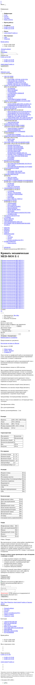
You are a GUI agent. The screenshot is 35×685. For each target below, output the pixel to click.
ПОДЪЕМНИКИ (9, 632)
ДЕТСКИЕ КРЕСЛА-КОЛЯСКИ (13, 628)
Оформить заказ (5, 72)
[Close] (1, 580)
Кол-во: (3, 332)
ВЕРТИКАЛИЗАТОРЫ (11, 631)
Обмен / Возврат (9, 350)
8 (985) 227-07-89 (9, 28)
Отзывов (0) (7, 352)
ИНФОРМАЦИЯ (9, 234)
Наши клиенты (8, 19)
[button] (5, 41)
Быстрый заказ (12, 336)
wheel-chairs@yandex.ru (11, 33)
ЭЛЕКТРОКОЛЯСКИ (10, 621)
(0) (1, 311)
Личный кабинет (9, 608)
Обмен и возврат (9, 614)
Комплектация (5, 329)
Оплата (6, 16)
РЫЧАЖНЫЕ (8, 629)
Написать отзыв (5, 577)
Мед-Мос (16, 315)
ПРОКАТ (7, 229)
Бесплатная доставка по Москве (10, 343)
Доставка (6, 18)
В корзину (3, 336)
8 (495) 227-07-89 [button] (6, 654)
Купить (19, 326)
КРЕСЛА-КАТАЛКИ (10, 626)
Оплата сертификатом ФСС (12, 613)
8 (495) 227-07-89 (9, 27)
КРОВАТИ (7, 247)
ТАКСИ (6, 232)
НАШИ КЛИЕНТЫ (10, 241)
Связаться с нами (9, 616)
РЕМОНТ (7, 231)
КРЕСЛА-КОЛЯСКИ (10, 623)
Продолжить (4, 596)
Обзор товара (8, 349)
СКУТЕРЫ (7, 624)
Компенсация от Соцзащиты (9, 337)
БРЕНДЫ (7, 227)
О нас (5, 15)
